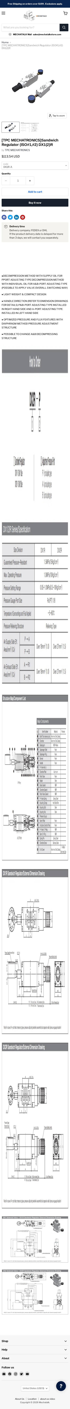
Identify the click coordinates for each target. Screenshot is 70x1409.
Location (32, 1399)
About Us (19, 1399)
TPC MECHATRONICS (17, 150)
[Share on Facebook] (4, 217)
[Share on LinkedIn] (16, 217)
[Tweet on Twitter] (10, 217)
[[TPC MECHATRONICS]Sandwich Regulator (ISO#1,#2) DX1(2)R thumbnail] (10, 127)
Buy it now (35, 202)
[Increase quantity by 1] (30, 180)
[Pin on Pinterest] (22, 217)
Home (5, 42)
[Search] (64, 27)
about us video (47, 1399)
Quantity (6, 173)
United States (33, 1388)
